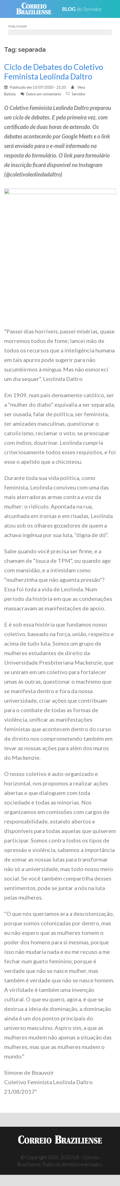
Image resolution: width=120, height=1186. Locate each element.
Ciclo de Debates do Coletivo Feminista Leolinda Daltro (53, 71)
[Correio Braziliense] (36, 9)
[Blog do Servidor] (84, 9)
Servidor (79, 94)
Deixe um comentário (43, 94)
